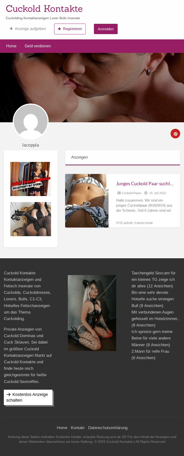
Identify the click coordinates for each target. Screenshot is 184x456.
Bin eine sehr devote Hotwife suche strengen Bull (153, 299)
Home (11, 46)
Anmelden (106, 29)
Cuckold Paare (131, 193)
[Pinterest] (175, 133)
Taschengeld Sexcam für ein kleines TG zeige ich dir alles (154, 279)
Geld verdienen (38, 46)
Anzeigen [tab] (79, 157)
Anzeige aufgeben (30, 29)
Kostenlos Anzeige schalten (27, 397)
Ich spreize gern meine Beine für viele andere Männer (152, 338)
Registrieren (72, 29)
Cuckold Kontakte (44, 8)
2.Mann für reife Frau (150, 351)
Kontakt (78, 427)
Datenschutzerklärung (107, 427)
